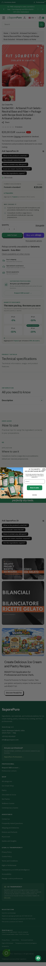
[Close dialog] (43, 469)
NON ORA (34, 495)
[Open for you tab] (38, 958)
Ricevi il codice (34, 488)
